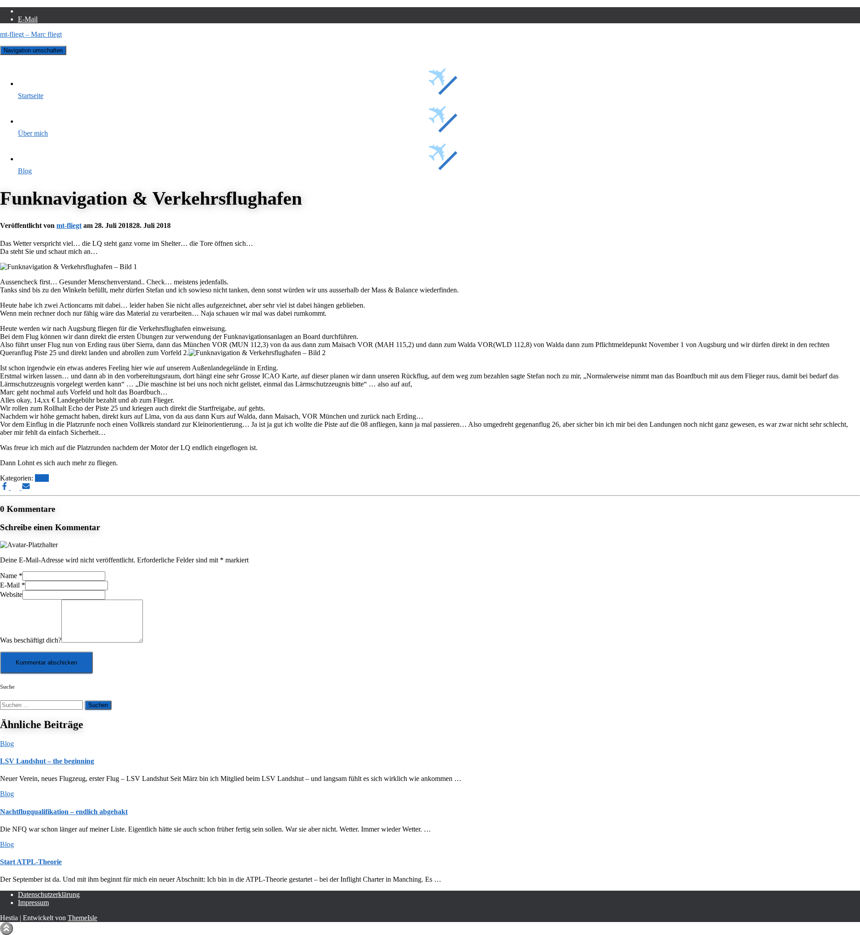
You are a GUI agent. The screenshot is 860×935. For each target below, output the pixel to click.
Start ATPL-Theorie (31, 862)
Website (11, 594)
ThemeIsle (82, 918)
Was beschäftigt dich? (30, 640)
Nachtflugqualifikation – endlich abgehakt (64, 811)
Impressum (33, 902)
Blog (25, 171)
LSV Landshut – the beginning (47, 761)
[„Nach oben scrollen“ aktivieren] (6, 928)
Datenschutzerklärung (49, 894)
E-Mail (28, 19)
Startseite (30, 95)
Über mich (33, 133)
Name (11, 575)
